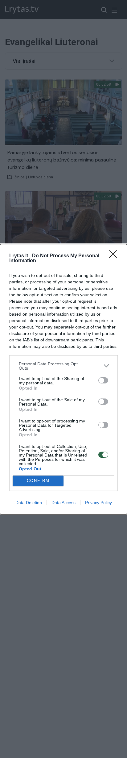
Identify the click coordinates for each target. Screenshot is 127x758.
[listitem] (63, 366)
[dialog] (63, 379)
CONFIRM (38, 480)
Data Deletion (28, 502)
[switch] (103, 380)
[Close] (115, 256)
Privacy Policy (98, 502)
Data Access (63, 502)
